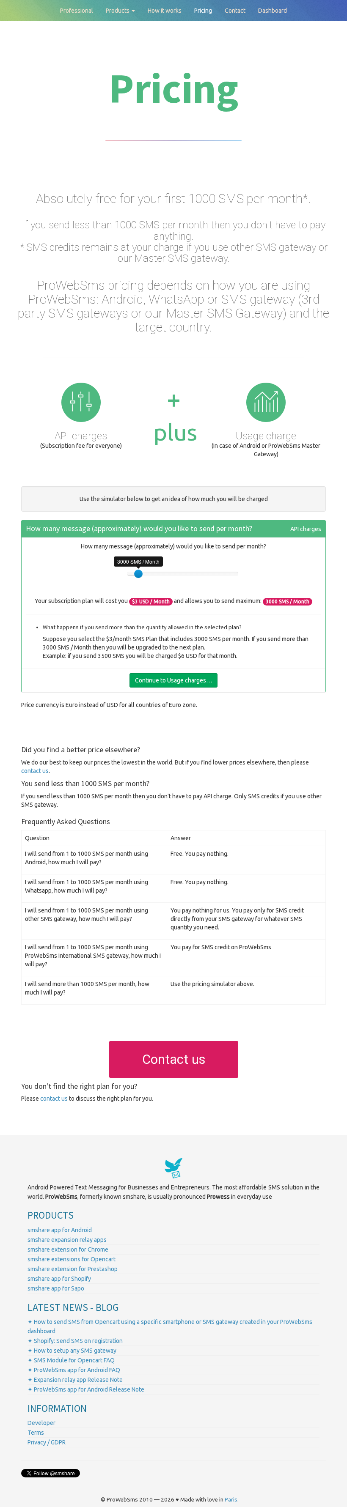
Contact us (173, 1059)
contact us (35, 770)
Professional (76, 10)
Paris (231, 1499)
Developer (41, 1422)
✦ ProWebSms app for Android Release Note (86, 1389)
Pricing (203, 10)
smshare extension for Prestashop (73, 1269)
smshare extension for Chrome (68, 1249)
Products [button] (118, 10)
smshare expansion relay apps (67, 1239)
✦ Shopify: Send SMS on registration (75, 1340)
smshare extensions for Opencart (72, 1259)
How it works (165, 10)
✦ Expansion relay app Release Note (75, 1379)
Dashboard (272, 10)
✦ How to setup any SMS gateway (72, 1350)
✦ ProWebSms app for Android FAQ (74, 1370)
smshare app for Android (60, 1230)
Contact (235, 10)
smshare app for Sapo (56, 1288)
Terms (36, 1432)
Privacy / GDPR (47, 1442)
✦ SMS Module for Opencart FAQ (71, 1360)
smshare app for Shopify (59, 1278)
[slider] (138, 574)
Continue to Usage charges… (173, 680)
